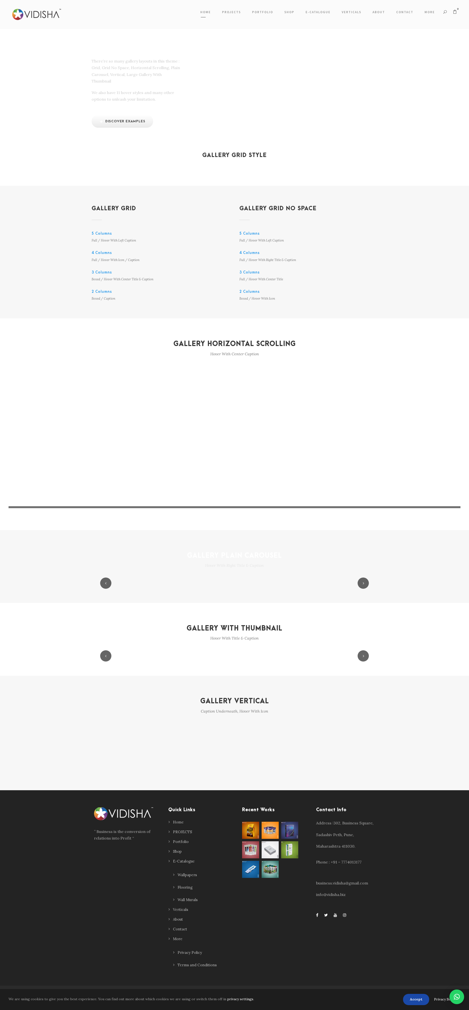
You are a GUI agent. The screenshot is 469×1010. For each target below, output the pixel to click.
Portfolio (262, 12)
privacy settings (240, 999)
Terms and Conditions (197, 965)
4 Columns (102, 253)
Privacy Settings (447, 999)
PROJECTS (231, 12)
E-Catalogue (318, 12)
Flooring (185, 887)
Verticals (351, 12)
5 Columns (102, 233)
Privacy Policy (190, 952)
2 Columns (102, 291)
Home (205, 12)
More (430, 12)
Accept (416, 999)
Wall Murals (188, 899)
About (379, 12)
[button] (456, 996)
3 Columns (102, 272)
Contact (404, 12)
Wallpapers (187, 875)
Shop (289, 12)
